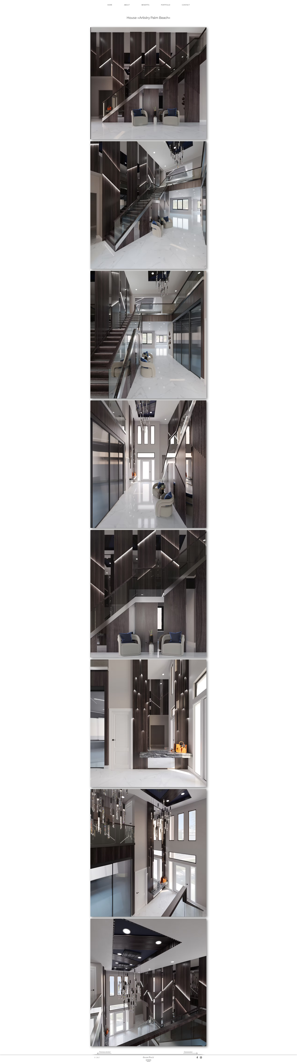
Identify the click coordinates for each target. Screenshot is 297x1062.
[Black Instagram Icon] (201, 1057)
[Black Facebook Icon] (197, 1057)
